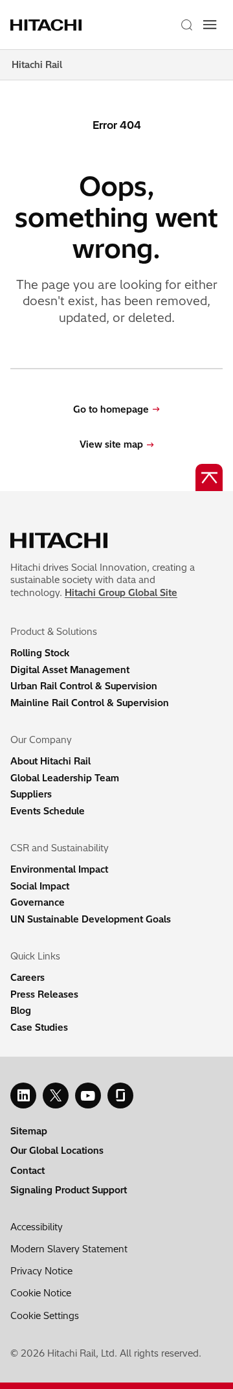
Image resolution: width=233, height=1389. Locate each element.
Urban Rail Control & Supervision (83, 686)
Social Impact (39, 886)
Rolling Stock (39, 653)
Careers (27, 977)
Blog (20, 1010)
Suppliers (31, 794)
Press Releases (44, 994)
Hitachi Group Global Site (121, 593)
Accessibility (36, 1227)
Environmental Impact (59, 869)
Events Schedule (47, 811)
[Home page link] (51, 24)
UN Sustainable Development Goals (90, 919)
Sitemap (28, 1131)
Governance (37, 902)
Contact (27, 1171)
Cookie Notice (40, 1293)
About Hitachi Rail (50, 761)
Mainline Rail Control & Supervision (89, 703)
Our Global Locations (57, 1150)
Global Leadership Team (64, 778)
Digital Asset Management (69, 670)
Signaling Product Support (68, 1190)
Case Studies (39, 1027)
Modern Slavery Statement (69, 1249)
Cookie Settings (44, 1316)
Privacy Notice (41, 1271)
